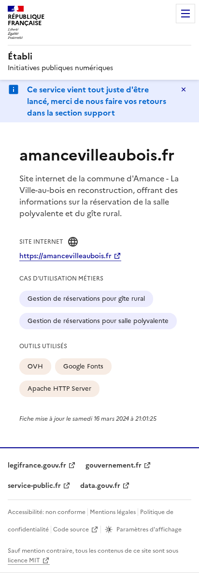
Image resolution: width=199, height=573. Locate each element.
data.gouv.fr (100, 486)
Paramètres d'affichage (149, 529)
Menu (185, 13)
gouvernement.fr (113, 465)
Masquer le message (183, 89)
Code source (71, 529)
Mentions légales (113, 512)
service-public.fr (34, 486)
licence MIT (24, 560)
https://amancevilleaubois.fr (65, 256)
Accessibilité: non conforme (46, 512)
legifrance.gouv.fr (37, 465)
